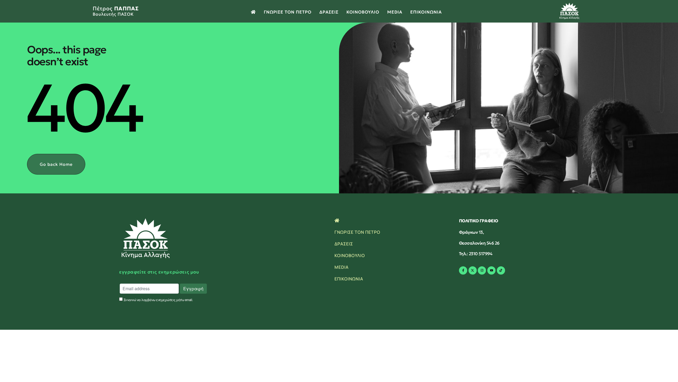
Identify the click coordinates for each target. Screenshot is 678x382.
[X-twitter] (473, 270)
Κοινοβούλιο (362, 12)
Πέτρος (116, 11)
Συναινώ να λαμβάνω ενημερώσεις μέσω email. (158, 299)
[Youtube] (491, 270)
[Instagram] (482, 270)
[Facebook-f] (463, 270)
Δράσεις (328, 12)
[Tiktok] (501, 270)
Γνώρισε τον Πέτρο (287, 12)
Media (394, 12)
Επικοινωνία (426, 12)
